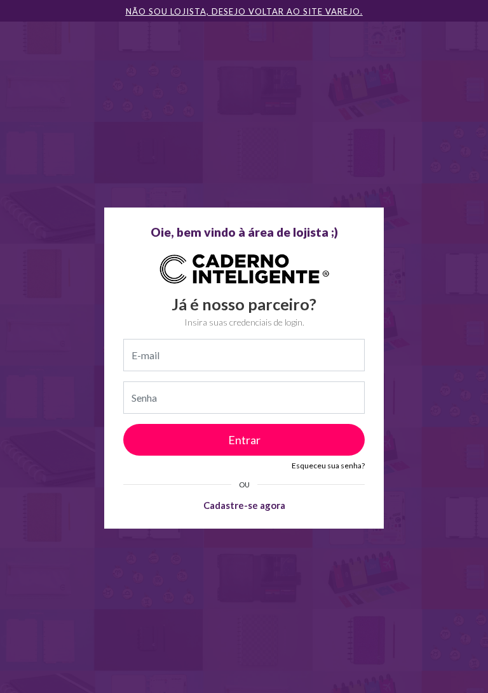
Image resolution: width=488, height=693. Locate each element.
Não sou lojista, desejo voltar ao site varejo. (244, 11)
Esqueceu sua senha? (328, 465)
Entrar (244, 440)
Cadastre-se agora (244, 505)
